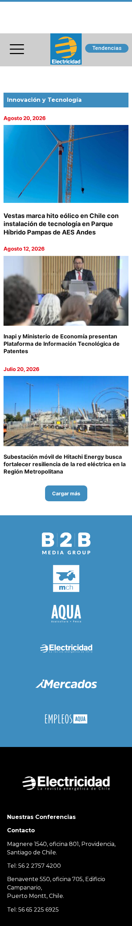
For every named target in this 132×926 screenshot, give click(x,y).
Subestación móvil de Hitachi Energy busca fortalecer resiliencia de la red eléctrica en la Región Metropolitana (65, 464)
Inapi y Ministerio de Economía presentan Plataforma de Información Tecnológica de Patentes (62, 344)
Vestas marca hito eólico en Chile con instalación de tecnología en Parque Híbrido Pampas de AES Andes (61, 224)
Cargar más (66, 493)
